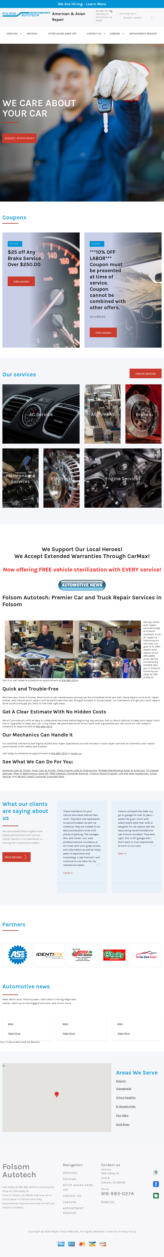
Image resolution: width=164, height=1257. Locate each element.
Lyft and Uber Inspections (133, 773)
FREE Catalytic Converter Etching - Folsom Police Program (83, 773)
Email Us (107, 1201)
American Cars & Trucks (16, 770)
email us (76, 753)
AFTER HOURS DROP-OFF (62, 33)
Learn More (96, 4)
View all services (145, 373)
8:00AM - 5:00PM (132, 18)
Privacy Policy (127, 1231)
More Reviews (13, 856)
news (10, 1024)
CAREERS (115, 33)
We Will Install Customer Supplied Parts (40, 776)
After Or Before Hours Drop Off (30, 773)
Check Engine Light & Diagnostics (77, 770)
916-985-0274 (103, 11)
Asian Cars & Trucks (43, 770)
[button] (56, 1094)
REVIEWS (32, 33)
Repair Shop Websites (65, 1231)
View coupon (21, 281)
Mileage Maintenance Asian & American (121, 770)
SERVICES (12, 33)
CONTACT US (94, 33)
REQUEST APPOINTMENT (19, 138)
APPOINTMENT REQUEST (143, 33)
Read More (14, 1033)
